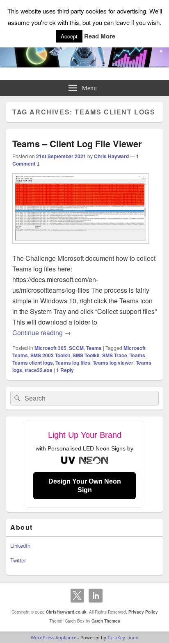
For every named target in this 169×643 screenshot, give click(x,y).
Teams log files (72, 362)
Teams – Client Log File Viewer (77, 143)
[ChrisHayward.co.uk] (84, 64)
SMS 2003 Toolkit (50, 355)
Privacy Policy (143, 612)
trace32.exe (39, 370)
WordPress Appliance (53, 637)
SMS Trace (114, 355)
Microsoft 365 (50, 348)
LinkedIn (20, 545)
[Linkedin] (96, 596)
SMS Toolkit (86, 355)
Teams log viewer (113, 362)
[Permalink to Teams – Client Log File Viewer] (80, 247)
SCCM (76, 348)
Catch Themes (105, 621)
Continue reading (41, 332)
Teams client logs (32, 362)
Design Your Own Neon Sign (84, 485)
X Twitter (77, 596)
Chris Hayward (111, 156)
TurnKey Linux (122, 637)
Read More (99, 35)
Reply (65, 370)
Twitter (18, 560)
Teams (94, 348)
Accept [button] (69, 36)
